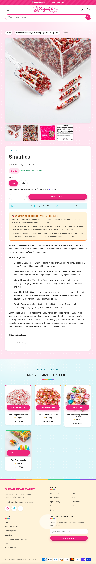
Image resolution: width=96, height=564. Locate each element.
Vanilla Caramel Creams (48, 415)
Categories (54, 493)
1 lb (23, 183)
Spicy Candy (55, 502)
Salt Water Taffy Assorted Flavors (77, 416)
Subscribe (69, 538)
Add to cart (58, 197)
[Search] (88, 17)
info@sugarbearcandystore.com (19, 502)
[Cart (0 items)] (88, 9)
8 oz (13, 183)
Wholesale (76, 502)
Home (9, 33)
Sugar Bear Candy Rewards (16, 539)
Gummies (54, 506)
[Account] (82, 9)
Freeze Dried (55, 497)
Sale (74, 497)
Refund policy (10, 531)
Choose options (18, 407)
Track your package (13, 547)
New (74, 493)
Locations (9, 535)
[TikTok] (20, 508)
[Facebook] (14, 508)
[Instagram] (7, 508)
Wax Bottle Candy (18, 460)
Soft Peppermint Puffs (18, 415)
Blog (74, 506)
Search (8, 522)
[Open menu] (7, 9)
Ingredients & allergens (19, 343)
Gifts (52, 510)
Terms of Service (11, 526)
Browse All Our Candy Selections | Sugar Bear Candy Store (37, 33)
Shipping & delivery (17, 335)
